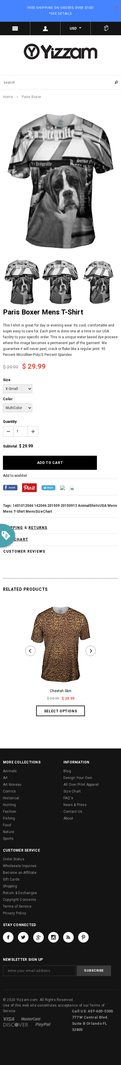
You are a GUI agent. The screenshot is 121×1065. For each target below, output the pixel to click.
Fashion (9, 812)
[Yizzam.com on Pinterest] (83, 937)
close (116, 7)
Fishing (9, 818)
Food (7, 825)
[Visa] (8, 1019)
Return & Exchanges (20, 893)
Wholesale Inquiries (20, 866)
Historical (11, 798)
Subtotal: (10, 446)
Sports (8, 839)
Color (8, 399)
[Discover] (15, 1025)
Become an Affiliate (20, 873)
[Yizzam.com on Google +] (38, 937)
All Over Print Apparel (81, 785)
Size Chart (72, 791)
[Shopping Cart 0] (106, 28)
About (68, 818)
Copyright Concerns (19, 900)
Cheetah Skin (60, 691)
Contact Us (72, 812)
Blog (67, 771)
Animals (10, 771)
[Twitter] (48, 487)
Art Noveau (12, 785)
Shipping (10, 886)
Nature (8, 832)
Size (7, 380)
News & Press (75, 805)
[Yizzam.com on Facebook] (8, 937)
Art (5, 778)
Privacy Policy (14, 913)
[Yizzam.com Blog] (68, 937)
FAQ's (68, 798)
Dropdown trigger (45, 28)
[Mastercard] (31, 1019)
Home (8, 97)
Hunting (9, 805)
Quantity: (10, 422)
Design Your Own (78, 778)
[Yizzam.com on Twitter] (23, 937)
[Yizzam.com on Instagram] (53, 937)
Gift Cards (11, 879)
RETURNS (37, 528)
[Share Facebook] (10, 487)
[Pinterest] (29, 487)
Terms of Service (17, 906)
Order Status (13, 859)
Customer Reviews (24, 551)
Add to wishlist (15, 476)
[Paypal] (43, 1025)
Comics (9, 791)
